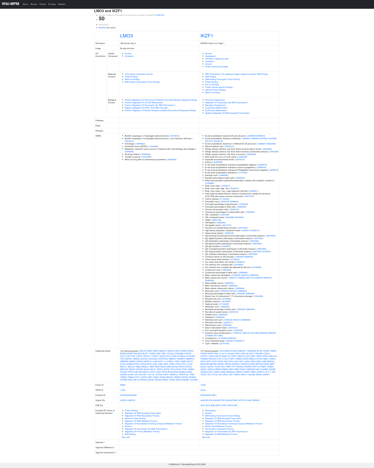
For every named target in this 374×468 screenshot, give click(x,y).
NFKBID (139, 369)
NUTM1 (167, 369)
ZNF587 (151, 379)
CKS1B (218, 356)
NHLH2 (147, 369)
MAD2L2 (271, 361)
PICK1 (184, 369)
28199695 (238, 264)
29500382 (172, 159)
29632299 (271, 143)
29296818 (260, 135)
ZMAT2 (237, 374)
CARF (158, 353)
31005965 (209, 183)
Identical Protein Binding (215, 89)
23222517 (228, 322)
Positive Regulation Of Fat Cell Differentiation (144, 102)
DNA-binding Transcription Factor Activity (222, 79)
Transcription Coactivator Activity (139, 74)
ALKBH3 (234, 350)
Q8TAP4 (123, 400)
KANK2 (183, 361)
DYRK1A (175, 356)
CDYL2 (123, 356)
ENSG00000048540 (128, 395)
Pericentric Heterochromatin (217, 58)
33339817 (255, 230)
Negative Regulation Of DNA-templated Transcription (227, 113)
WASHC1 (170, 377)
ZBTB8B (123, 379)
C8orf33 (231, 353)
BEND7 (130, 353)
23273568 (255, 332)
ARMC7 (273, 350)
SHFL (210, 371)
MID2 (169, 366)
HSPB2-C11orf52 (150, 361)
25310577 (209, 141)
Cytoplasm (129, 56)
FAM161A (273, 356)
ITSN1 (177, 361)
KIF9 (231, 361)
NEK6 (266, 364)
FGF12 (220, 358)
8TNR (234, 405)
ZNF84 (178, 379)
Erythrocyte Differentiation (216, 110)
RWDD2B (251, 369)
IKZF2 (203, 361)
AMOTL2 (171, 350)
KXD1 (149, 364)
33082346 (146, 154)
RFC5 (164, 371)
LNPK (171, 364)
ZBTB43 (184, 377)
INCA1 (171, 361)
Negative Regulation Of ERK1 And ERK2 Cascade (146, 107)
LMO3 (126, 35)
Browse (33, 4)
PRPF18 (255, 366)
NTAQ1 (160, 369)
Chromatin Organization (215, 99)
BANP (184, 350)
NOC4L (203, 366)
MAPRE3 (213, 364)
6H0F (202, 405)
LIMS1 (166, 364)
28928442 (231, 338)
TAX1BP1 (143, 374)
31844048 (153, 146)
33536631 (240, 262)
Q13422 (248, 400)
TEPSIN (158, 374)
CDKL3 (267, 353)
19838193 (237, 332)
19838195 (246, 332)
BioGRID (102, 27)
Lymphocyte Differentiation (216, 107)
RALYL (153, 371)
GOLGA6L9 (153, 358)
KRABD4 (130, 364)
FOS (122, 358)
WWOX (177, 377)
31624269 (258, 296)
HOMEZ (132, 361)
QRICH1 (146, 371)
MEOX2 (228, 364)
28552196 (216, 219)
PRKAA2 (239, 366)
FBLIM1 (191, 356)
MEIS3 (163, 366)
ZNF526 (143, 379)
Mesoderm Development (215, 105)
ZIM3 (130, 379)
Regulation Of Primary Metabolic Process (142, 431)
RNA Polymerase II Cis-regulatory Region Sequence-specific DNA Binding (236, 74)
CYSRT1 (155, 356)
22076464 (264, 138)
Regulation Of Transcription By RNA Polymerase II (226, 102)
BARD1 (210, 353)
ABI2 (141, 350)
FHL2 (226, 358)
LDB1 (155, 364)
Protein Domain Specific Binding (218, 87)
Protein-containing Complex (216, 66)
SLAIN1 (131, 374)
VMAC (156, 377)
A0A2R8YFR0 (219, 400)
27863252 (225, 201)
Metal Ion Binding (132, 79)
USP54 (144, 377)
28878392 (270, 235)
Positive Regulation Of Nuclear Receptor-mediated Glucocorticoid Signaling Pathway (160, 110)
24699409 (242, 156)
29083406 (251, 154)
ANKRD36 (251, 350)
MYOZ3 (188, 366)
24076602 (226, 301)
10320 (203, 384)
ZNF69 (172, 379)
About (25, 4)
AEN (222, 350)
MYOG (182, 366)
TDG (209, 374)
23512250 (272, 138)
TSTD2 (215, 374)
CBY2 (164, 353)
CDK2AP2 (259, 353)
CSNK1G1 (225, 356)
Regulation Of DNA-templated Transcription (143, 413)
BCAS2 (190, 350)
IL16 (166, 361)
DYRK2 (265, 356)
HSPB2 (139, 361)
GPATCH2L (163, 358)
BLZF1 (145, 353)
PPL (233, 366)
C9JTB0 (241, 400)
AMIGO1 (163, 350)
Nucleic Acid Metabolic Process (218, 426)
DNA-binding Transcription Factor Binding (142, 81)
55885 (122, 384)
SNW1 (253, 371)
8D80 (213, 405)
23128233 (235, 259)
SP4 (136, 374)
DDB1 (253, 356)
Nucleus (128, 53)
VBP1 (150, 377)
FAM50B (204, 358)
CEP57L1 (147, 356)
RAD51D (211, 369)
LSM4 (264, 361)
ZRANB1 (185, 379)
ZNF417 (244, 374)
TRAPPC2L (184, 374)
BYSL (216, 353)
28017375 (226, 225)
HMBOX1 (173, 358)
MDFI (157, 366)
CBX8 (237, 353)
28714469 (218, 335)
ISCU (226, 361)
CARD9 (152, 353)
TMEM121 (173, 374)
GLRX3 (246, 358)
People (42, 4)
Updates (61, 4)
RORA (175, 371)
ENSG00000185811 (208, 395)
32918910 (174, 135)
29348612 (218, 141)
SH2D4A (204, 371)
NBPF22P (124, 369)
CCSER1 (188, 353)
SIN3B (222, 371)
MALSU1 (132, 366)
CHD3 (211, 356)
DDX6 (258, 356)
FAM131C (184, 356)
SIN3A (216, 371)
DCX (248, 356)
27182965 (223, 338)
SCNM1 (265, 369)
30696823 (140, 143)
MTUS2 (175, 366)
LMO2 (247, 361)
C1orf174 (223, 353)
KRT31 (137, 364)
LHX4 (236, 361)
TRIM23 (123, 377)
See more (126, 437)
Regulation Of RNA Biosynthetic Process (142, 415)
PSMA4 (270, 366)
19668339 (229, 233)
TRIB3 (192, 374)
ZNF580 (251, 374)
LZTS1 (183, 364)
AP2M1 (266, 350)
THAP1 (166, 374)
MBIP (152, 366)
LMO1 (241, 361)
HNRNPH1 (190, 358)
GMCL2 (252, 358)
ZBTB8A (192, 377)
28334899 (230, 217)
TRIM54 (130, 377)
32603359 (267, 148)
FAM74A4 (212, 358)
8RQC (218, 405)
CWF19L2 (241, 356)
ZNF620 (158, 379)
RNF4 (231, 369)
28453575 (259, 277)
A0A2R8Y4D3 (206, 400)
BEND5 (123, 353)
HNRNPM (124, 361)
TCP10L (151, 374)
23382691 (226, 246)
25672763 (249, 196)
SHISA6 (123, 374)
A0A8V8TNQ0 (231, 400)
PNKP (228, 366)
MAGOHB (204, 364)
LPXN (177, 364)
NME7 (272, 364)
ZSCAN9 (194, 379)
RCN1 (159, 371)
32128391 (266, 251)
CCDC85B (179, 353)
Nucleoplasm (210, 56)
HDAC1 (266, 358)
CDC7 (251, 353)
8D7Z (208, 405)
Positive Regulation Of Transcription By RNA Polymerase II (150, 105)
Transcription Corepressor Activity (219, 428)
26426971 (226, 185)
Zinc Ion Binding (212, 84)
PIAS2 (217, 366)
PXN (140, 371)
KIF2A (122, 364)
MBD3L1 (145, 366)
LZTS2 (189, 364)
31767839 (242, 172)
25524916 (234, 209)
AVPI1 (178, 350)
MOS (253, 364)
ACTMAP (148, 350)
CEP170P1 (131, 356)
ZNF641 (165, 379)
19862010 (233, 277)
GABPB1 (128, 358)
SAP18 (258, 369)
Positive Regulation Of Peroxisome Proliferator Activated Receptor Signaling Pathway (161, 99)
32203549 (239, 217)
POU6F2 (123, 371)
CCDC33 (170, 353)
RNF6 (236, 369)
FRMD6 (239, 358)
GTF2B (259, 358)
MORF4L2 (245, 364)
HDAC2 (273, 358)
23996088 (251, 135)
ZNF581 (259, 374)
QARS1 (203, 369)
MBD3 (138, 366)
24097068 (224, 214)
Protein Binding (131, 76)
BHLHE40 (138, 353)
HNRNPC (181, 358)
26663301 (272, 332)
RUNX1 (243, 369)
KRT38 (144, 364)
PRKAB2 (248, 366)
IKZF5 (220, 361)
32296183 (159, 15)
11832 (122, 390)
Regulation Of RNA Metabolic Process (141, 421)
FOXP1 (232, 358)
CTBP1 (234, 356)
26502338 (263, 332)
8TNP (223, 405)
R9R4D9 (255, 400)
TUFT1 (138, 377)
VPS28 (162, 377)
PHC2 (178, 369)
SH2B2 (189, 371)
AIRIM (227, 350)
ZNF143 (136, 379)
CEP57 (139, 356)
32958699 (129, 151)
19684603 (246, 138)
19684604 (255, 138)
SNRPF (247, 371)
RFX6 (170, 371)
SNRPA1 (239, 371)
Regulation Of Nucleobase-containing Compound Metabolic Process (153, 423)
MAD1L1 (123, 366)
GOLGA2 (144, 358)
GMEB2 (136, 358)
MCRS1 (221, 364)
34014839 (243, 227)
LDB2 (160, 364)
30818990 (146, 156)
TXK (220, 374)
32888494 (223, 175)
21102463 (224, 198)
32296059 (217, 162)
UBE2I (225, 374)
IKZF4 (214, 361)
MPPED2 (260, 364)
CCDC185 (244, 353)
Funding (52, 4)
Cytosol (208, 63)
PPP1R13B (133, 371)
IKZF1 (206, 35)
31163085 (224, 304)
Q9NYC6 (131, 400)
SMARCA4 (230, 371)
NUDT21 (210, 366)
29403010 (229, 146)
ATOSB (203, 353)
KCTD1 (190, 361)
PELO (173, 369)
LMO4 (258, 361)
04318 (203, 390)
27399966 (209, 335)
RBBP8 (218, 369)
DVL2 (168, 356)
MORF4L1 (236, 364)
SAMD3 (182, 371)
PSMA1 (263, 366)
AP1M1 (260, 350)
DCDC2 (163, 356)
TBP (274, 371)
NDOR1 (132, 369)
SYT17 (268, 371)
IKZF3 (209, 361)
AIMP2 (156, 350)
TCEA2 (203, 374)
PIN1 (223, 366)
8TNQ (229, 405)
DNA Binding (210, 76)
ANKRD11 (242, 350)
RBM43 (225, 369)
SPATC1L (261, 371)
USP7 (231, 374)
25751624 (224, 343)
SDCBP (272, 369)
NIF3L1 (153, 369)
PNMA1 (191, 369)
